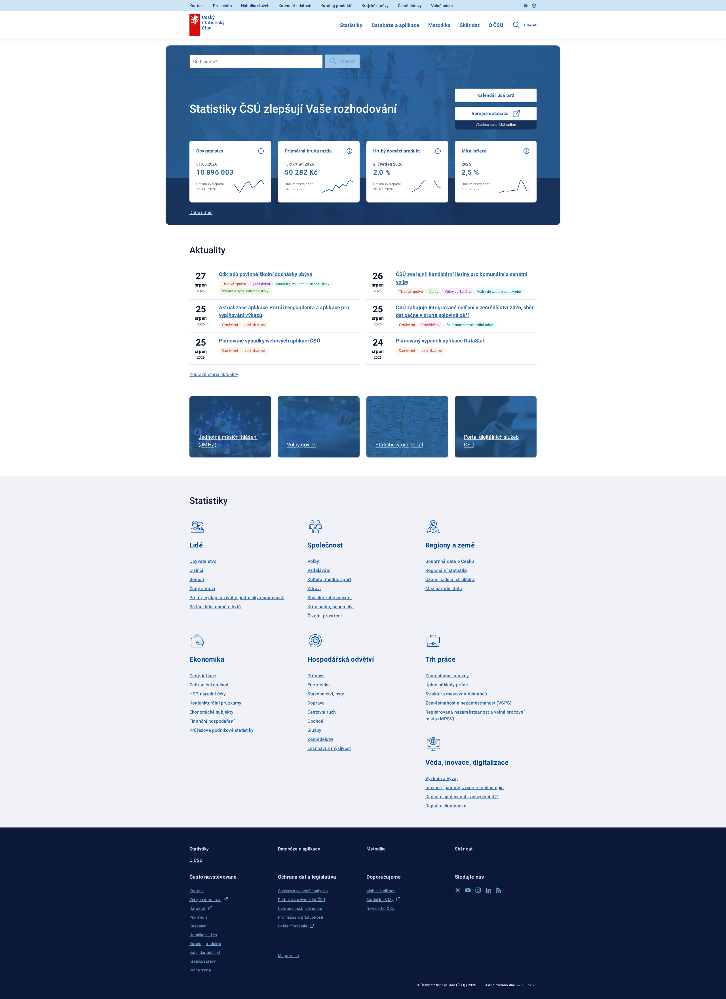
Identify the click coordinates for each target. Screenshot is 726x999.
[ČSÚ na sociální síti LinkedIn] (488, 890)
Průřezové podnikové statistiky (221, 730)
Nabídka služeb (255, 5)
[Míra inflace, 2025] (496, 171)
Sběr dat (470, 25)
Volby (313, 561)
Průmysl (315, 675)
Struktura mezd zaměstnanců (456, 694)
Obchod (315, 721)
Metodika (439, 25)
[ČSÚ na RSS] (498, 890)
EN (526, 6)
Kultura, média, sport (329, 579)
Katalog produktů (336, 5)
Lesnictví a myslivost (329, 748)
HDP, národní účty (207, 694)
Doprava (316, 703)
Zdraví (314, 588)
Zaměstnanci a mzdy (447, 675)
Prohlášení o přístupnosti (300, 917)
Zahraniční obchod (208, 684)
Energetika (318, 684)
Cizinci (196, 570)
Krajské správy (375, 5)
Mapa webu (288, 955)
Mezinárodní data (443, 588)
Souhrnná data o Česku (449, 561)
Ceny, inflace (202, 675)
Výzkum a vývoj (441, 778)
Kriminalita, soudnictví (330, 606)
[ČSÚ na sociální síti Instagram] (478, 890)
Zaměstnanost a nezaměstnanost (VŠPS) (468, 703)
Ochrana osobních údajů (300, 908)
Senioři (196, 579)
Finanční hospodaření (212, 721)
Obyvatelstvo (202, 561)
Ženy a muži (202, 588)
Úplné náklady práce (446, 684)
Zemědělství (320, 739)
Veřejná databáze (490, 113)
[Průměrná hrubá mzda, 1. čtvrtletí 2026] (319, 171)
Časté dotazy (410, 5)
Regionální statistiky (446, 570)
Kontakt (196, 5)
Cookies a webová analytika (303, 891)
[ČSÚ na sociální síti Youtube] (468, 890)
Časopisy (197, 926)
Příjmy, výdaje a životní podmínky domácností (236, 597)
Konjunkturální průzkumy (215, 703)
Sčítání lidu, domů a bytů (215, 606)
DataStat (197, 908)
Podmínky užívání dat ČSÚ (301, 899)
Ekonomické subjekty (211, 712)
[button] (261, 151)
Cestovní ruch (321, 712)
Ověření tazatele (292, 926)
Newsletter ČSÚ (380, 908)
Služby (314, 730)
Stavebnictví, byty (325, 694)
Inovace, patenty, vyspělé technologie (464, 787)
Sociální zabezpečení (329, 597)
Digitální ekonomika (446, 805)
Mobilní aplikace (380, 891)
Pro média (222, 5)
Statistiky (351, 25)
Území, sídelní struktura (450, 579)
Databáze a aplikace (395, 25)
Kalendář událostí (294, 5)
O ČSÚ (496, 25)
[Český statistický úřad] (207, 25)
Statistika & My (380, 899)
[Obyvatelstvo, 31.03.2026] (230, 171)
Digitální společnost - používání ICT (462, 796)
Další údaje (200, 212)
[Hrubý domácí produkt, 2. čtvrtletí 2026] (407, 171)
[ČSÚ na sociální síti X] (458, 890)
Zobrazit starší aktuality (213, 374)
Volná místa (442, 5)
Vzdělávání (318, 570)
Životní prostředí (324, 615)
